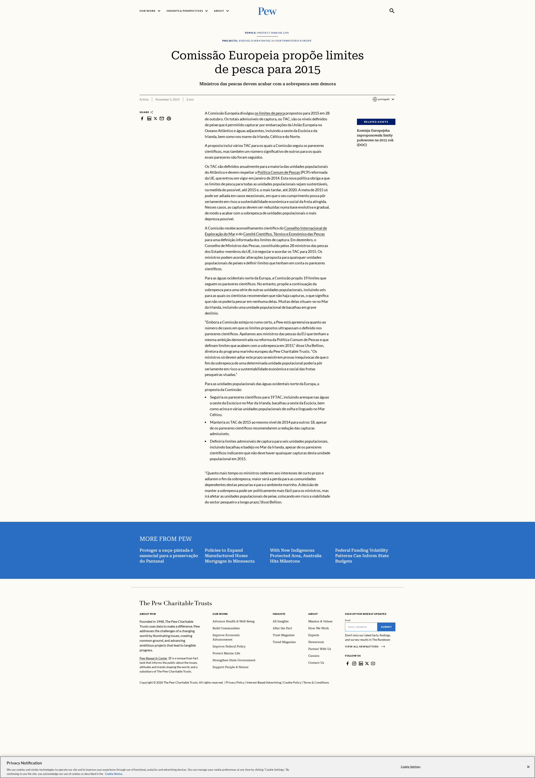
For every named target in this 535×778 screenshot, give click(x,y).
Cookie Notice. (114, 773)
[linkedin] (149, 118)
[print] (168, 118)
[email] (161, 118)
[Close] (528, 767)
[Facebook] (347, 663)
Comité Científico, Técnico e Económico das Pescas (284, 234)
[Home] (176, 603)
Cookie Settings (410, 766)
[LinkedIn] (360, 663)
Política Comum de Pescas (278, 172)
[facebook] (142, 118)
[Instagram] (354, 663)
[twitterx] (155, 118)
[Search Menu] (392, 11)
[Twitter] (367, 663)
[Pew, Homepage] (267, 10)
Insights (279, 613)
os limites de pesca (270, 113)
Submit (386, 626)
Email (348, 620)
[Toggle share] (392, 107)
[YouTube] (373, 663)
